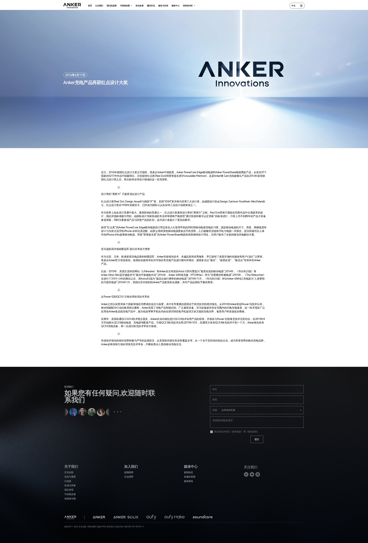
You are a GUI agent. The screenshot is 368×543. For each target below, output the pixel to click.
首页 (90, 5)
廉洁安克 (151, 5)
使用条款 (110, 526)
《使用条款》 (237, 431)
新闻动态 (188, 472)
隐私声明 (101, 526)
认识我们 (99, 5)
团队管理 (68, 489)
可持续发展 (70, 494)
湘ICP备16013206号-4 (134, 526)
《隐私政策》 (252, 431)
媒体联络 (188, 481)
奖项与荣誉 (70, 485)
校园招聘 (128, 472)
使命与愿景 (70, 476)
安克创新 (68, 472)
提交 (257, 439)
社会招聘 (128, 476)
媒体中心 (176, 5)
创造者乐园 (70, 498)
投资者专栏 (188, 5)
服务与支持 (163, 5)
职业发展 (140, 5)
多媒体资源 (189, 476)
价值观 (67, 481)
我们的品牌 (111, 5)
